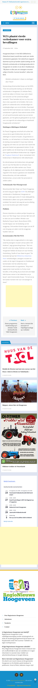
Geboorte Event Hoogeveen (17, 507)
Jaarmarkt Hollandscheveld (17, 512)
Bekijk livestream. (9, 481)
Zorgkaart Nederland (12, 155)
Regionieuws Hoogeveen (17, 680)
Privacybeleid (11, 685)
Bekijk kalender (8, 521)
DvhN (23, 192)
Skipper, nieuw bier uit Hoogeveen (14, 405)
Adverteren (8, 619)
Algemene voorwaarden (24, 685)
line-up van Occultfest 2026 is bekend (20, 517)
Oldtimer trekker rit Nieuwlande (12, 2)
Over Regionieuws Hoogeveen (14, 615)
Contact (6, 627)
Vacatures (7, 623)
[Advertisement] (19, 296)
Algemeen (7, 30)
